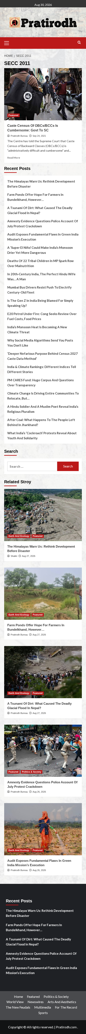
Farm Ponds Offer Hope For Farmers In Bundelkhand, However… (35, 197)
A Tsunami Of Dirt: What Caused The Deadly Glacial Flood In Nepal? (39, 210)
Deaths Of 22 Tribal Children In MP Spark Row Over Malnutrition (40, 263)
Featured (13, 115)
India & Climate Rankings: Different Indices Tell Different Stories (41, 369)
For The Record (66, 1007)
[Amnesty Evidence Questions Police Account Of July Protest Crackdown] (43, 751)
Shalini (14, 556)
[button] (8, 42)
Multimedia (42, 1007)
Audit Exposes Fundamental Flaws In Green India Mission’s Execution (42, 236)
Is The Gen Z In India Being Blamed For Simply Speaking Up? (40, 303)
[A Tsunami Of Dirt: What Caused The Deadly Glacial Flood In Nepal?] (43, 672)
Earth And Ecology (19, 536)
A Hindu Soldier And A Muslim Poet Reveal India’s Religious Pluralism (42, 409)
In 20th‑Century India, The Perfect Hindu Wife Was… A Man (41, 276)
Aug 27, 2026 (28, 556)
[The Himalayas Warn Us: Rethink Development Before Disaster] (43, 515)
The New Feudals (18, 1007)
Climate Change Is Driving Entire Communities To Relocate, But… (43, 395)
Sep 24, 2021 (39, 136)
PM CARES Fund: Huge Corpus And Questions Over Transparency (40, 382)
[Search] (79, 42)
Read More (13, 157)
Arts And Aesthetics (62, 1002)
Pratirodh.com (66, 1027)
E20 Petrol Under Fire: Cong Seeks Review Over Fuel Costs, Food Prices (42, 316)
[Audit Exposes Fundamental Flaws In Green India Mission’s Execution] (43, 829)
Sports (43, 1013)
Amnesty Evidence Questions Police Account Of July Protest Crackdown (42, 223)
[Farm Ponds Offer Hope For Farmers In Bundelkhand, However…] (43, 594)
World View (15, 1002)
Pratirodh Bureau (19, 136)
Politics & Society (31, 772)
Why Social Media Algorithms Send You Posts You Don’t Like (40, 342)
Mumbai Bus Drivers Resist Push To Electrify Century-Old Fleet (39, 289)
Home (18, 996)
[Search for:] (32, 466)
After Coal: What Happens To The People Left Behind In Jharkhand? (41, 422)
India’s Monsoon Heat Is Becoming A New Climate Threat (37, 329)
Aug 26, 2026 (39, 791)
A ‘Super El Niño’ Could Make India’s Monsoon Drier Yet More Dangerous (40, 250)
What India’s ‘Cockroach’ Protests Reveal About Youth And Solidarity (42, 435)
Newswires (36, 1002)
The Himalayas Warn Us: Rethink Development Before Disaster (41, 183)
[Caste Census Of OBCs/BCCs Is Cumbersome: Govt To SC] (43, 94)
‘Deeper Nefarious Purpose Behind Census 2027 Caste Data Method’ (42, 356)
